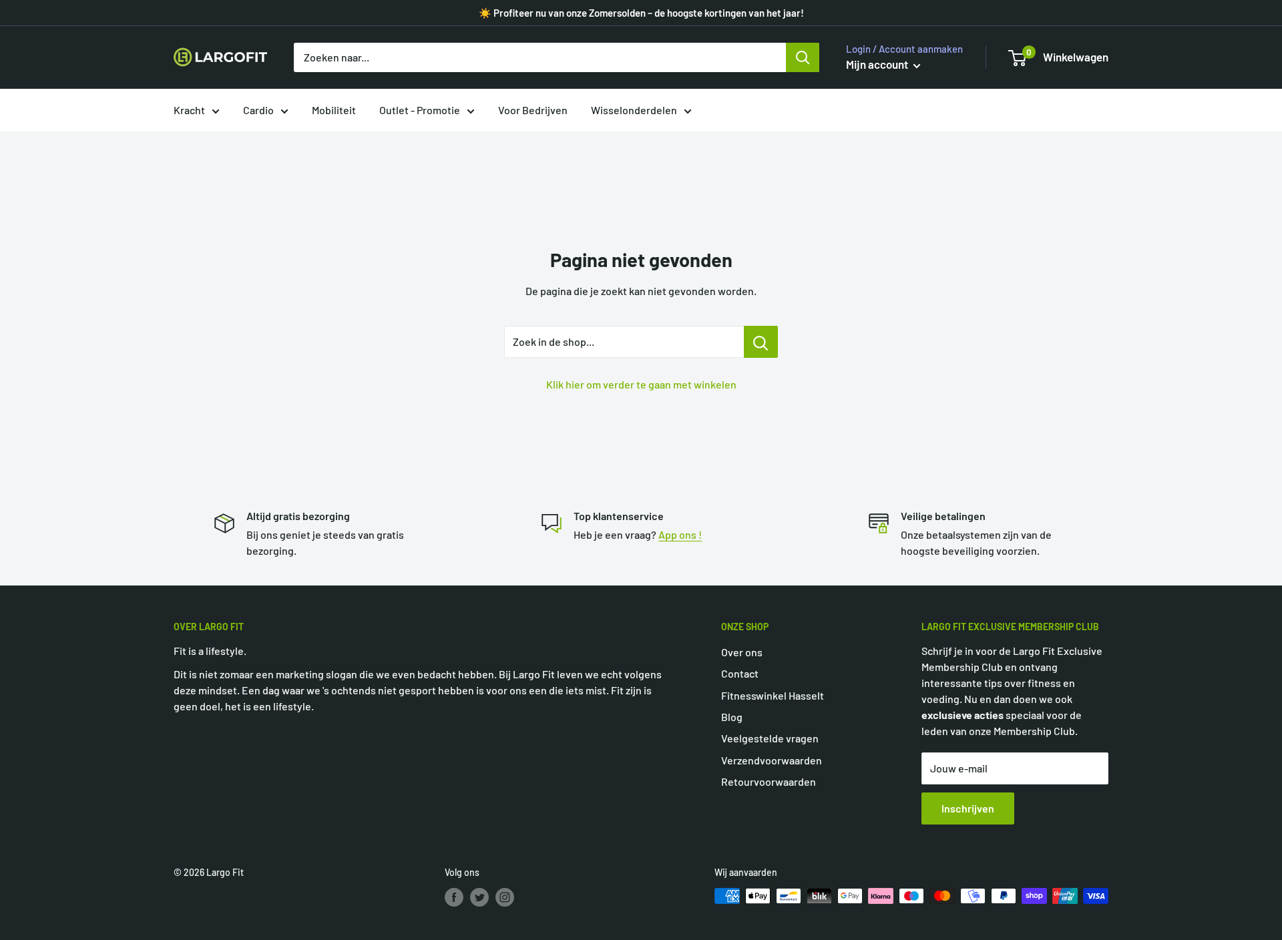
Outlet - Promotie (419, 109)
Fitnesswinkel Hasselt (772, 695)
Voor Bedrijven (533, 109)
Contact (740, 673)
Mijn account (878, 64)
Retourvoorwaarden (768, 781)
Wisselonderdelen (634, 109)
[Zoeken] (802, 57)
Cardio (258, 109)
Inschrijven (967, 808)
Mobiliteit (334, 109)
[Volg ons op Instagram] (504, 897)
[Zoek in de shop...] (761, 342)
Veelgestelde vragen (770, 738)
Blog (731, 716)
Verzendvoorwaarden (771, 760)
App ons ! (680, 534)
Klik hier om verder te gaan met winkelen (641, 384)
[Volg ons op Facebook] (454, 897)
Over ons (742, 652)
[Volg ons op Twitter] (479, 897)
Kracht (189, 109)
